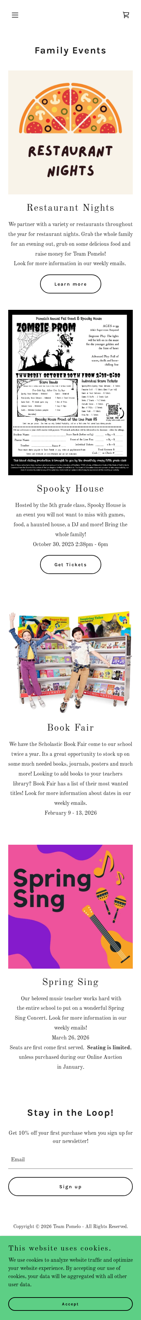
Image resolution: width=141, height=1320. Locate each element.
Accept (70, 1303)
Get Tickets (70, 565)
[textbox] (70, 1160)
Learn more (70, 284)
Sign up (70, 1187)
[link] (126, 15)
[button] (17, 15)
